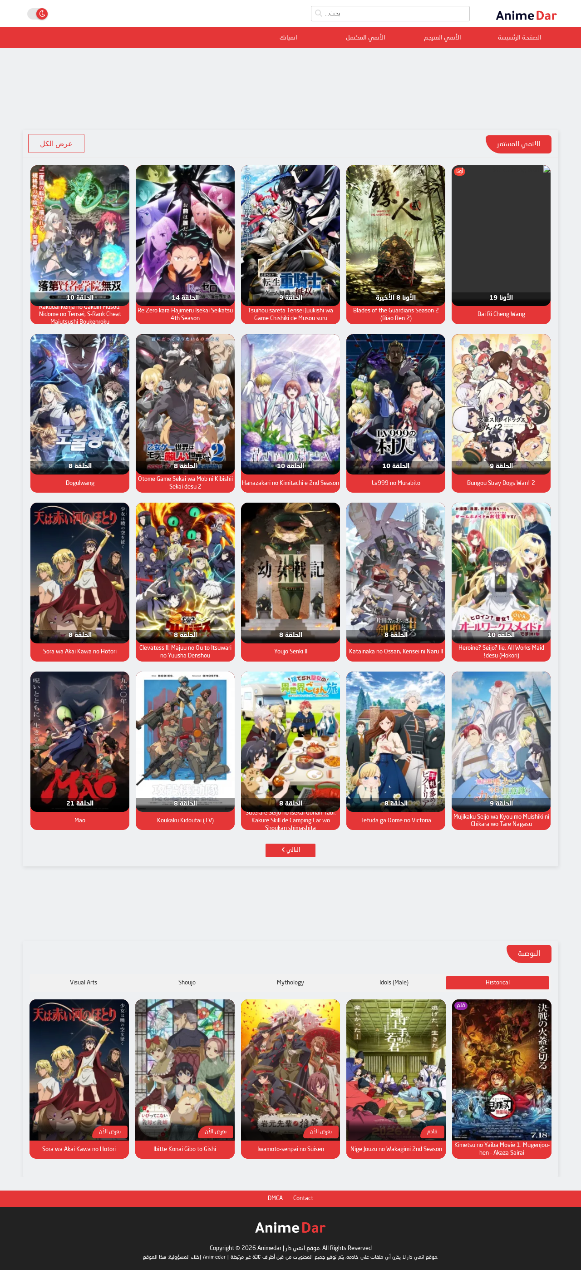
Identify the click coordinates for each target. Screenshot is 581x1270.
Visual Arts (83, 983)
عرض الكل (56, 143)
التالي (292, 850)
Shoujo (187, 983)
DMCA (275, 1198)
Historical (498, 983)
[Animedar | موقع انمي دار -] (526, 21)
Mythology (290, 983)
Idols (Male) (394, 983)
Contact (303, 1198)
